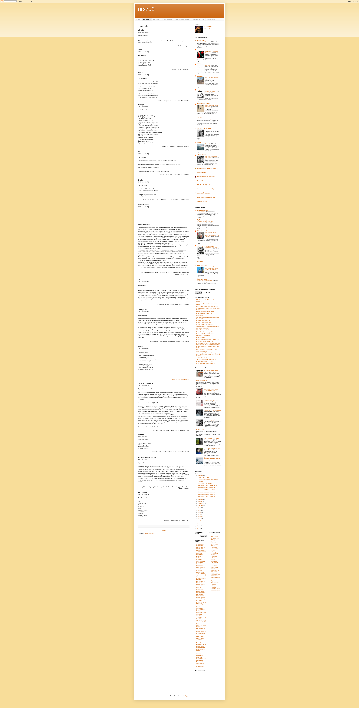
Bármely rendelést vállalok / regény (205, 311)
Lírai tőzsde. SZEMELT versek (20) (206, 489)
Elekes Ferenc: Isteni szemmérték (200, 592)
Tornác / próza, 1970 (201, 357)
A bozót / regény (200, 315)
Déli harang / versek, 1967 (203, 328)
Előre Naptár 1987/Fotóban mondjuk (214, 563)
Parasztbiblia (199, 565)
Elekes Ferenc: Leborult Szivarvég (201, 643)
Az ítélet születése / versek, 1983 (204, 324)
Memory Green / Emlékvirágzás (205, 246)
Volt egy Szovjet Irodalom (203, 103)
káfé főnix (199, 117)
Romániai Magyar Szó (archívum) (206, 176)
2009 (198, 526)
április (199, 514)
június (199, 510)
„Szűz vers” (207, 65)
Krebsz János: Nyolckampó (200, 544)
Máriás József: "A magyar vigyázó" (200, 588)
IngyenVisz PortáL (202, 172)
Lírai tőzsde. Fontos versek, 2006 (204, 341)
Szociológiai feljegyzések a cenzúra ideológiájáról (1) (211, 389)
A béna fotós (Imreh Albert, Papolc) (216, 535)
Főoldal (164, 530)
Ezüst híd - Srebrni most (203, 231)
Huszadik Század (201, 181)
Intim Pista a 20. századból (204, 128)
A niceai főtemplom (201, 211)
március (200, 516)
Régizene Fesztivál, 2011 (181, 19)
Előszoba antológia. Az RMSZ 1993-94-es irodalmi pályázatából (201, 552)
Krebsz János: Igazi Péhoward (201, 582)
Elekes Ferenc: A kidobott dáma (200, 548)
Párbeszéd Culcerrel (198, 19)
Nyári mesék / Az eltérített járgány (212, 410)
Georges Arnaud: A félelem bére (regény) (201, 563)
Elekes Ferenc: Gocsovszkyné (200, 595)
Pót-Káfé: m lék (200, 430)
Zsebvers (156, 19)
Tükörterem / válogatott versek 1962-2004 (206, 359)
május (199, 512)
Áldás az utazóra (201, 154)
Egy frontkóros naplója (203, 220)
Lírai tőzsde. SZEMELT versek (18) (206, 494)
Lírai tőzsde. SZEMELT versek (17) (206, 496)
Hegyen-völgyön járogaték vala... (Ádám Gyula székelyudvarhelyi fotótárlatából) (215, 573)
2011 (198, 473)
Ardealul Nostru (201, 40)
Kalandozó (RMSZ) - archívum (205, 185)
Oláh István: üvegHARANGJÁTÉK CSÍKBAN (201, 578)
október (200, 501)
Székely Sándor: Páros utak (215, 583)
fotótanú (199, 142)
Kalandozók (200, 76)
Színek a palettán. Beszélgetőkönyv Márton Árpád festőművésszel (207, 350)
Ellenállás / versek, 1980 (202, 330)
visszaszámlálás (201, 50)
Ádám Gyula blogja (202, 279)
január (199, 521)
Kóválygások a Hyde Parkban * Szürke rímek (207, 339)
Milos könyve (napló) (202, 201)
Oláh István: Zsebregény (199, 615)
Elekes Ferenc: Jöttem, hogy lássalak (200, 640)
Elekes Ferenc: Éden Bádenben (200, 646)
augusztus (200, 505)
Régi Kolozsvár (215, 581)
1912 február (208, 130)
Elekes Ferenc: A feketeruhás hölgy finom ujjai (200, 599)
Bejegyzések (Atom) (150, 533)
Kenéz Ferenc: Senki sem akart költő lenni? (200, 558)
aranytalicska (200, 90)
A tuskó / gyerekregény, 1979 (203, 322)
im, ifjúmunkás (211, 19)
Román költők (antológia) (203, 193)
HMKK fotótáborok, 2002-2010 (215, 578)
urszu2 (146, 9)
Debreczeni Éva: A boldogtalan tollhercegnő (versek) (201, 604)
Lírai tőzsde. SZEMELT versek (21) (206, 487)
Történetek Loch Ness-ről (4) (211, 91)
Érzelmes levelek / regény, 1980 (204, 361)
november (200, 499)
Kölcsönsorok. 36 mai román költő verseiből (207, 306)
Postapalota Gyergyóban (210, 420)
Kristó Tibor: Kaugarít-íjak (199, 654)
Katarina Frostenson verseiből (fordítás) (207, 189)
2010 (198, 523)
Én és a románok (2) (201, 380)
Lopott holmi (147, 19)
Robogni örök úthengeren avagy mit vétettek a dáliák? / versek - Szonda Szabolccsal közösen (208, 344)
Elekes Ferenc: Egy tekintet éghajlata (201, 632)
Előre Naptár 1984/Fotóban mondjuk (214, 553)
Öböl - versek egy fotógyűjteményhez (205, 363)
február (200, 518)
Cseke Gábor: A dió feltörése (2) (204, 119)
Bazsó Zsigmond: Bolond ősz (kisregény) (200, 569)
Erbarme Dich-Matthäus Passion (204, 280)
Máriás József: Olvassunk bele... (200, 665)
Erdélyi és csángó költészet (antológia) (207, 168)
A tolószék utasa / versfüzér (203, 320)
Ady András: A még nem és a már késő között (201, 622)
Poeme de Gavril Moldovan (203, 41)
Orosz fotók (200, 261)
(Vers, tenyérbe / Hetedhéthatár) (180, 379)
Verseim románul (167, 19)
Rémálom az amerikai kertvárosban (205, 221)
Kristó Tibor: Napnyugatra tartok (201, 658)
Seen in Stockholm (202, 265)
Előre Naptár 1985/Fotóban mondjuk (214, 558)
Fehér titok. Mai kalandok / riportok (205, 333)
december (200, 475)
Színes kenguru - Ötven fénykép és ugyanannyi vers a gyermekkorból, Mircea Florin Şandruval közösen (208, 354)
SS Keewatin (208, 143)
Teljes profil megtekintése (210, 29)
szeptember (201, 503)
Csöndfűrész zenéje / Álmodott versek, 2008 (207, 326)
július (199, 508)
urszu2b (199, 63)
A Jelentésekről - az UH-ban (211, 400)
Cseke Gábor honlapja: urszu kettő (206, 197)
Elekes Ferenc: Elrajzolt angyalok (200, 635)
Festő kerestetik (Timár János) (211, 438)
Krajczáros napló (200, 337)
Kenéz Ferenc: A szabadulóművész (201, 585)
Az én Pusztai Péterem (214, 545)
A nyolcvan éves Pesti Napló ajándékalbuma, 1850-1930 (215, 540)
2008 (198, 528)
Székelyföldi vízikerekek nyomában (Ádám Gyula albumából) (215, 588)
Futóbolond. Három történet (203, 335)
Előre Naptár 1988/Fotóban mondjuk (214, 567)
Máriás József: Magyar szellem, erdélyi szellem (200, 662)
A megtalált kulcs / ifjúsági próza (204, 313)
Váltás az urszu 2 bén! (203, 477)
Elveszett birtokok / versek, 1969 (204, 332)
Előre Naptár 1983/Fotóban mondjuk (214, 549)
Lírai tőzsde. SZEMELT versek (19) (206, 492)
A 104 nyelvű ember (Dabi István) (212, 448)
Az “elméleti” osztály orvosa (211, 370)
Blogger (187, 696)
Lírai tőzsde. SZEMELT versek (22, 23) (207, 485)
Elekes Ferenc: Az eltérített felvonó (200, 629)
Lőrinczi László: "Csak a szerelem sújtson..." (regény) (201, 574)
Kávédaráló (209, 26)
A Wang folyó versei (202, 210)
